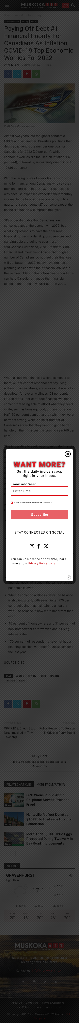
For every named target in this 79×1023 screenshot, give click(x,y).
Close (68, 454)
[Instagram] (32, 547)
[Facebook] (38, 547)
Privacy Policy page (42, 563)
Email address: (23, 484)
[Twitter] (46, 547)
